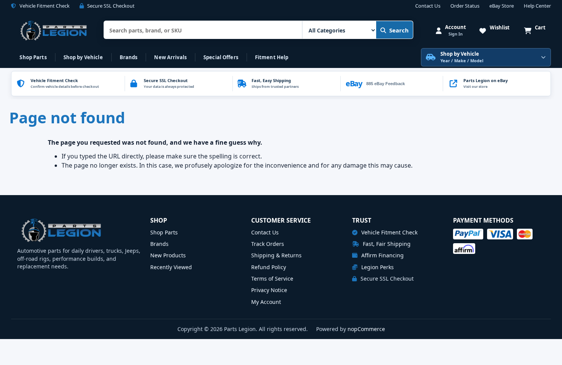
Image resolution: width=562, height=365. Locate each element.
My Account (266, 301)
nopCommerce (366, 329)
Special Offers (220, 57)
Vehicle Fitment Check (388, 232)
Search (399, 30)
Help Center (537, 6)
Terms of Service (272, 278)
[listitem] (497, 83)
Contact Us (427, 6)
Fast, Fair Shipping (386, 243)
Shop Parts (32, 57)
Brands (129, 57)
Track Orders (267, 243)
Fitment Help (272, 57)
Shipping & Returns (276, 255)
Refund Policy (268, 267)
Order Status (464, 6)
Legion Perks (377, 267)
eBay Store (501, 6)
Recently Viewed (171, 267)
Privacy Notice (269, 290)
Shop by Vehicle (83, 57)
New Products (168, 255)
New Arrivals (170, 57)
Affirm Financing (382, 255)
